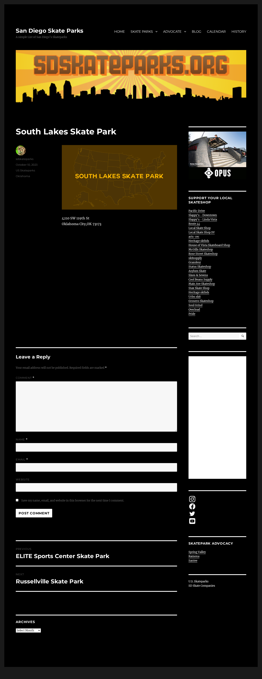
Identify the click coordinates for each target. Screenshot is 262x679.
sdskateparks (24, 159)
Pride (192, 314)
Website (23, 479)
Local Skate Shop (200, 228)
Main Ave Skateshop (202, 284)
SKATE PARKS (142, 32)
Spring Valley (197, 552)
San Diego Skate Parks (49, 30)
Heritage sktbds (199, 241)
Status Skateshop (200, 266)
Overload (194, 309)
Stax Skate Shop (199, 288)
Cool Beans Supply (200, 279)
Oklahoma (23, 176)
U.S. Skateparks (199, 581)
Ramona (194, 556)
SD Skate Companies (202, 585)
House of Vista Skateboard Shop (209, 245)
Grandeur (195, 262)
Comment (25, 378)
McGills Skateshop (201, 249)
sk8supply (195, 258)
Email (22, 459)
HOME (119, 32)
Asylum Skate (197, 271)
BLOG (196, 32)
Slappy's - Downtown (203, 215)
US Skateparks (25, 170)
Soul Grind (195, 305)
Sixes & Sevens (198, 275)
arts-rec (194, 236)
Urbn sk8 (195, 296)
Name (22, 439)
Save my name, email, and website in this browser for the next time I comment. (72, 500)
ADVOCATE (172, 32)
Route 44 (194, 224)
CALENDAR (216, 32)
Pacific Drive (197, 211)
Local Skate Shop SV (202, 232)
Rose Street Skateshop (203, 254)
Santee (193, 560)
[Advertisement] (218, 418)
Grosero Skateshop (201, 301)
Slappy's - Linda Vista (203, 219)
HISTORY (239, 32)
